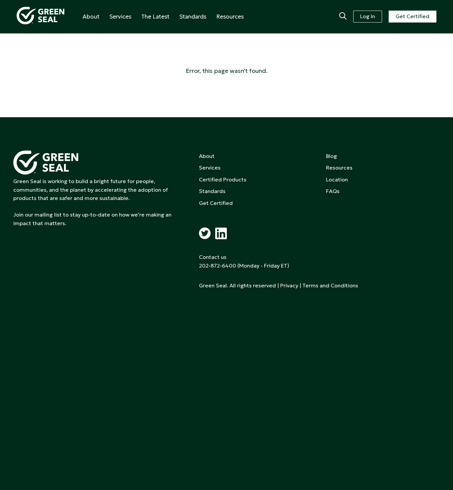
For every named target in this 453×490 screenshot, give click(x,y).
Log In (367, 16)
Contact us (213, 257)
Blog (331, 156)
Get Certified (412, 16)
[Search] (343, 17)
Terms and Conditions (330, 285)
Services (120, 16)
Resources (230, 16)
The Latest (155, 16)
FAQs (333, 191)
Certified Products (222, 179)
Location (337, 179)
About (91, 16)
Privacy (289, 285)
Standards (192, 16)
